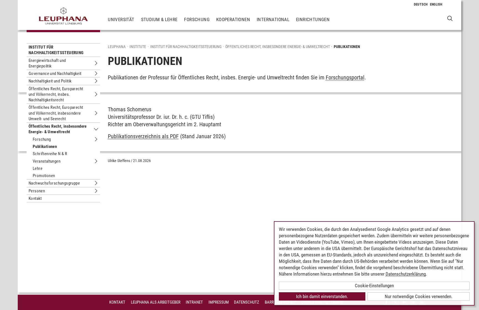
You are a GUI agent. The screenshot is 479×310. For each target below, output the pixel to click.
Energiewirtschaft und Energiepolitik (47, 63)
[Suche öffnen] (450, 18)
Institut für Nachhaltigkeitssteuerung (56, 50)
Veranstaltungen (46, 161)
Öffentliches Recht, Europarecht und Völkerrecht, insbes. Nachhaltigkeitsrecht (56, 94)
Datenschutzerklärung (406, 274)
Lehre (37, 168)
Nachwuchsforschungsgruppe (54, 183)
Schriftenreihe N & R (50, 153)
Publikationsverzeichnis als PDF (143, 136)
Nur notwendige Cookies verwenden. (418, 296)
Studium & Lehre (159, 19)
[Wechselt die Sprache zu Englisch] (436, 4)
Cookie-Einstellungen (374, 285)
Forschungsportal (345, 77)
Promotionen (44, 175)
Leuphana (117, 46)
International (273, 19)
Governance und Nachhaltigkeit (55, 73)
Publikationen (45, 146)
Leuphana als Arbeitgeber (155, 302)
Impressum (218, 302)
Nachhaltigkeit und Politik (50, 81)
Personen (37, 190)
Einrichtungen (313, 19)
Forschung (197, 19)
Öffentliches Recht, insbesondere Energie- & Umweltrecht (58, 129)
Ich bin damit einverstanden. (322, 296)
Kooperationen (233, 19)
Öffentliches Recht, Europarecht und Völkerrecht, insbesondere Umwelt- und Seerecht (56, 113)
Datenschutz (246, 302)
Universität (121, 19)
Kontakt (35, 198)
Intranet (194, 302)
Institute (137, 46)
